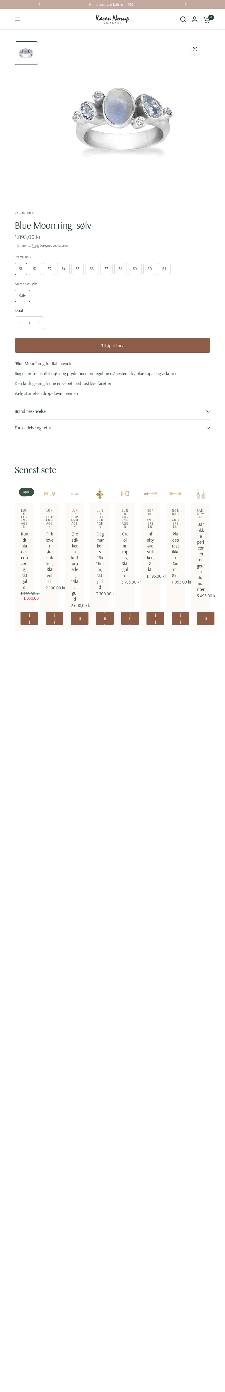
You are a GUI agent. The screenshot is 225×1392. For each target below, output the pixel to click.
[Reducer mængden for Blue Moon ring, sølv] (19, 323)
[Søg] (183, 19)
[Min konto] (194, 19)
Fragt (35, 245)
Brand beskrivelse (30, 411)
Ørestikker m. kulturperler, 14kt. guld (75, 566)
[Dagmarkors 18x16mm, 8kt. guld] (100, 493)
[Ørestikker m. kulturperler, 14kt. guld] (74, 493)
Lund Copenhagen (24, 518)
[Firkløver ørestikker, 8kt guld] (49, 493)
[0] (205, 19)
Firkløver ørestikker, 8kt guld (49, 557)
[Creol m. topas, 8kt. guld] (125, 493)
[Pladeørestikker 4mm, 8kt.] (175, 493)
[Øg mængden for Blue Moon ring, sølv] (39, 323)
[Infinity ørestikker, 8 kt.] (150, 493)
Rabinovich (200, 513)
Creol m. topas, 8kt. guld (125, 554)
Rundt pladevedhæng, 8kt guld (24, 560)
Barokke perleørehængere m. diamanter (200, 556)
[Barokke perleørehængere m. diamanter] (200, 493)
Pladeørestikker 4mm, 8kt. (175, 554)
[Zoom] (195, 49)
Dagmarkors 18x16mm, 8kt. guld (100, 560)
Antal (19, 310)
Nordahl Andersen (150, 518)
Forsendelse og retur (33, 427)
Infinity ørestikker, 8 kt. (150, 551)
